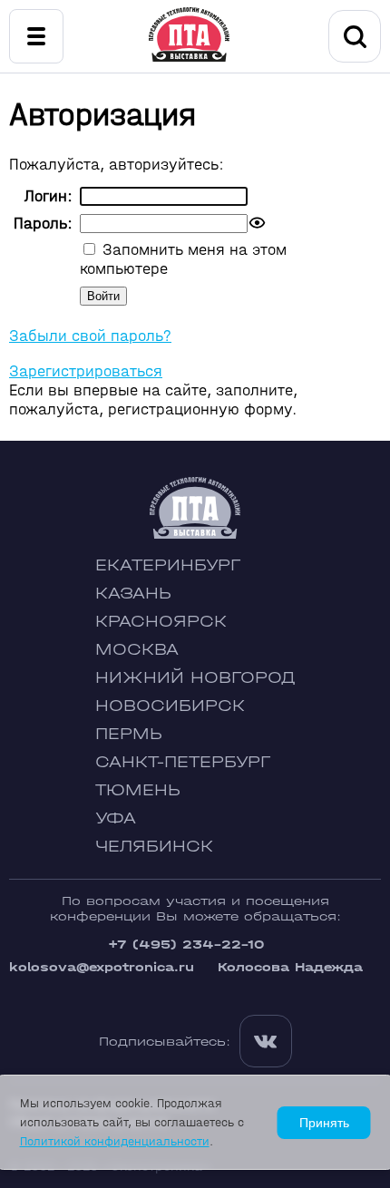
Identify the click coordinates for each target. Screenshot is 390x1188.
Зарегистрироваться (85, 371)
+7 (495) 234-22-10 (186, 944)
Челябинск (154, 846)
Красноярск (161, 621)
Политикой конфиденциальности (115, 1141)
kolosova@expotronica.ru (101, 967)
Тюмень (137, 790)
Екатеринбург (167, 565)
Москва (137, 649)
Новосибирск (170, 706)
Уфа (115, 818)
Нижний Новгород (195, 677)
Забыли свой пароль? (90, 336)
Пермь (128, 734)
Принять (324, 1122)
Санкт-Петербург (182, 762)
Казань (133, 593)
